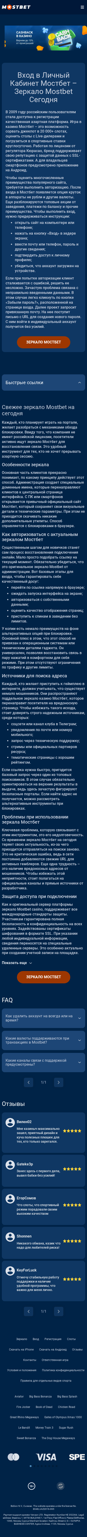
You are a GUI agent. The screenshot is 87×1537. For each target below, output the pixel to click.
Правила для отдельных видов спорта (45, 1380)
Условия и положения (21, 1370)
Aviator (19, 1396)
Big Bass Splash (67, 1396)
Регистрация (53, 1339)
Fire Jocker (23, 1407)
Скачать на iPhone (21, 1349)
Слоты (71, 1339)
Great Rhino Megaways (24, 1417)
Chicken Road (66, 1407)
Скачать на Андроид (53, 1349)
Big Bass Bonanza (40, 1396)
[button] (31, 1466)
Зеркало (21, 1339)
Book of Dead (44, 1407)
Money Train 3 (44, 1427)
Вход (36, 1339)
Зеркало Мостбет (43, 342)
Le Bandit (24, 1427)
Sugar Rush (66, 1427)
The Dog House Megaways (58, 1438)
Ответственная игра (55, 1360)
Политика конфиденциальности (63, 1370)
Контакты (29, 1360)
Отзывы (77, 1349)
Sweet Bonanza (26, 1438)
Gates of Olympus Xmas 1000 (63, 1417)
